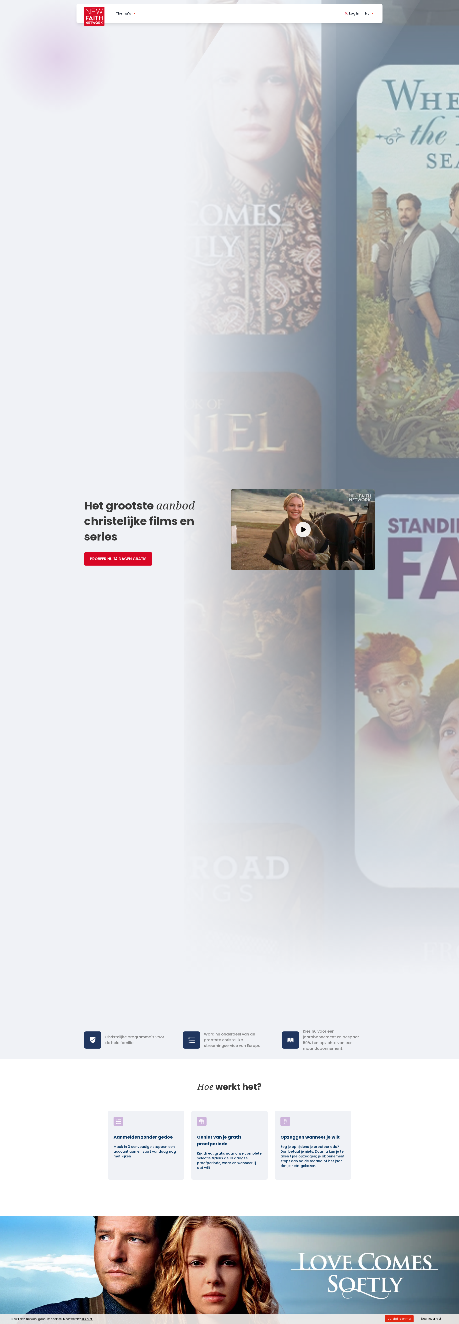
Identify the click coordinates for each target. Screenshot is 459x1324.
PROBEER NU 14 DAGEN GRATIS (118, 559)
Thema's (123, 13)
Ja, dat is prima (399, 1319)
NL (367, 13)
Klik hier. (87, 1319)
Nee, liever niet (431, 1319)
